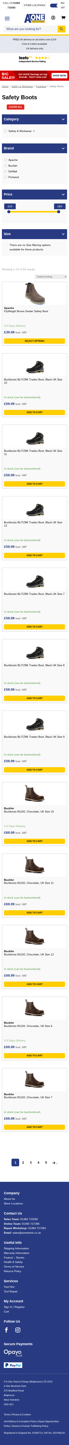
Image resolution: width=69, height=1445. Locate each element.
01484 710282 (29, 1219)
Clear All (15, 107)
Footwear (41, 86)
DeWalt (12, 171)
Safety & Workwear (22, 86)
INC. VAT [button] (63, 5)
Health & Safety (13, 1261)
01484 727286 (30, 1223)
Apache (13, 159)
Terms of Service (14, 1266)
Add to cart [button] (35, 412)
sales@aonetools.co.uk (27, 1232)
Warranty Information (16, 1253)
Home (5, 86)
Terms (7, 1414)
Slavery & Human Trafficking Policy (30, 1426)
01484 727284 (37, 1228)
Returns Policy (12, 1271)
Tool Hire (9, 1286)
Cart (6, 1311)
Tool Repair (11, 1291)
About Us (9, 1198)
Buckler (12, 165)
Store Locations (13, 1203)
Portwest (13, 177)
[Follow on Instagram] (20, 1330)
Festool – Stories (14, 1257)
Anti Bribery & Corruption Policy (20, 1421)
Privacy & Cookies (21, 1414)
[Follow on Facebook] (9, 1330)
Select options (34, 341)
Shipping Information (16, 1248)
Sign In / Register (14, 1306)
